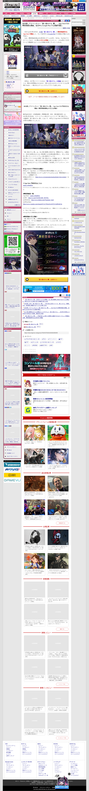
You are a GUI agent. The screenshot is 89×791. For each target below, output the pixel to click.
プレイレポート (42, 747)
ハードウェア (54, 13)
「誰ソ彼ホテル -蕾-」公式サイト (47, 91)
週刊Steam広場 (11, 157)
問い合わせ (28, 1)
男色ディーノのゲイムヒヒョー (14, 147)
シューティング (75, 770)
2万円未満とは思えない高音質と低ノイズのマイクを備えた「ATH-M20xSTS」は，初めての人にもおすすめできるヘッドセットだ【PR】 (34, 548)
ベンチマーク (58, 772)
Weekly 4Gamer (11, 132)
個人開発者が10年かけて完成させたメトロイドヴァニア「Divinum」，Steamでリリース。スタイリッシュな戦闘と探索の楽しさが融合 (79, 157)
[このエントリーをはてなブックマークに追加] (68, 21)
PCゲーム (9, 224)
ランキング (82, 0)
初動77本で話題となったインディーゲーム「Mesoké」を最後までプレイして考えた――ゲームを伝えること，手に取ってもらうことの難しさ (12, 382)
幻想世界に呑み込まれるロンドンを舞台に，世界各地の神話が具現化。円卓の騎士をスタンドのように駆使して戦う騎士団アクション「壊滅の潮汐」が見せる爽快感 (57, 678)
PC (10, 13)
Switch (28, 13)
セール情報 (29, 15)
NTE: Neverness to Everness (79, 233)
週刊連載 (8, 752)
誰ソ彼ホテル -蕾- (12, 66)
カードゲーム (74, 768)
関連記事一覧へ (67, 297)
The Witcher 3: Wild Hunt (79, 241)
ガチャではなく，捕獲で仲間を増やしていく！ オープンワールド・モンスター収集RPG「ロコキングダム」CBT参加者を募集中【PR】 (34, 572)
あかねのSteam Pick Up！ (13, 202)
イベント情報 (74, 765)
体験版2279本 (17, 10)
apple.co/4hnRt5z (28, 185)
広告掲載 (54, 787)
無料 (51, 345)
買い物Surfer (11, 187)
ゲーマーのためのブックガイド (14, 166)
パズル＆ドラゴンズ (78, 255)
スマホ (34, 13)
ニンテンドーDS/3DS (26, 761)
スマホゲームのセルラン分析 (14, 150)
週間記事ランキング (11, 209)
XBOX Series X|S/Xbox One (12, 226)
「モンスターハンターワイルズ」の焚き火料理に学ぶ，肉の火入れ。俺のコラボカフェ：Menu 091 (57, 600)
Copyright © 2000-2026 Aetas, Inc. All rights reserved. (44, 789)
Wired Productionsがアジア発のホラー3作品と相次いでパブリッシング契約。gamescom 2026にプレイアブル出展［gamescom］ (57, 518)
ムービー (52, 15)
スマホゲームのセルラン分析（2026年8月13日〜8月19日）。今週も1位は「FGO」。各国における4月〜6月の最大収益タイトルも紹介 (79, 178)
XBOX (15, 13)
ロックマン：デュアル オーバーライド (79, 246)
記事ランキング (10, 755)
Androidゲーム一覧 (69, 15)
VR (47, 13)
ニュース (9, 84)
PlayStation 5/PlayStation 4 (12, 228)
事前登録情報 (42, 767)
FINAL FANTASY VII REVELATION (79, 227)
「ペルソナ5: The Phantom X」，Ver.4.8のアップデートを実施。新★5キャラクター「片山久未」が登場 (57, 467)
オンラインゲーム (10, 745)
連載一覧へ (18, 204)
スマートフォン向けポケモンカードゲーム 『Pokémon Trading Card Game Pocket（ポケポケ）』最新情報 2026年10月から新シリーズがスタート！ (57, 444)
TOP (6, 13)
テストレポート (59, 765)
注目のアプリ (37, 15)
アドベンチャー (52, 339)
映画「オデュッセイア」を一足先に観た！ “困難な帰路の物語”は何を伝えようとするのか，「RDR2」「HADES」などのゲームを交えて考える (12, 306)
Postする (62, 20)
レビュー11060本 (9, 10)
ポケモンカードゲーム (79, 259)
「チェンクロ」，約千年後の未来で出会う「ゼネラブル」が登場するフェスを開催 (34, 466)
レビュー (8, 747)
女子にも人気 (35, 342)
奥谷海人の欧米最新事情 (13, 129)
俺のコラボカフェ (12, 172)
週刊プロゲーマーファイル (14, 138)
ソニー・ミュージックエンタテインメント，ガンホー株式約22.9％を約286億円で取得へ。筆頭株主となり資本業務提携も (79, 150)
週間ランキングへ (81, 210)
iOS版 (41, 32)
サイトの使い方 (20, 1)
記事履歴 (75, 0)
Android (59, 342)
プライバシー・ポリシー (45, 787)
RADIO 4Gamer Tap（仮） (13, 160)
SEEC (8, 71)
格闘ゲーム (73, 767)
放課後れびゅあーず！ (13, 199)
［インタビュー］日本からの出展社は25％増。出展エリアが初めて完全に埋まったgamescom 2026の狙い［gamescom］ (12, 403)
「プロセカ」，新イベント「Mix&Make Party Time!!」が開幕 (33, 442)
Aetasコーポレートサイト (12, 456)
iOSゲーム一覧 (59, 15)
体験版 (8, 85)
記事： (16, 106)
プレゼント (9, 213)
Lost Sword (76, 218)
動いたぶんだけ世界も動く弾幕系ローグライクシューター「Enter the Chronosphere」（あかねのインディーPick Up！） (57, 622)
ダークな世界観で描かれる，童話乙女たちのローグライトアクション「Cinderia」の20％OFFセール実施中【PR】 (57, 548)
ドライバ (9, 219)
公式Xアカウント (11, 1)
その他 (72, 773)
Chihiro (44, 345)
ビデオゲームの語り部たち (14, 181)
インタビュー (45, 15)
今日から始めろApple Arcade (14, 169)
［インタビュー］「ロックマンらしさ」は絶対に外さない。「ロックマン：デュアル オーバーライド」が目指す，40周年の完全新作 (12, 422)
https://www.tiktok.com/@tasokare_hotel (42, 200)
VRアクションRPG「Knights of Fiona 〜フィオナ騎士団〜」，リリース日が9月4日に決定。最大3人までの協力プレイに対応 (79, 206)
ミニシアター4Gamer (12, 184)
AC (60, 13)
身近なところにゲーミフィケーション (14, 193)
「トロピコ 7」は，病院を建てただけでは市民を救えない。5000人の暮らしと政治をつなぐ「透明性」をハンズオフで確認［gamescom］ (79, 185)
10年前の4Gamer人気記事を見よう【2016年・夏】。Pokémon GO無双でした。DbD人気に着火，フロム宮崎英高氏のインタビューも (12, 325)
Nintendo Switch (10, 231)
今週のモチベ (11, 135)
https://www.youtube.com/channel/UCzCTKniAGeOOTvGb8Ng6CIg (42, 204)
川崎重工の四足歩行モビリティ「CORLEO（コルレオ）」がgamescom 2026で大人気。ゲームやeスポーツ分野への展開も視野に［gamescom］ (79, 164)
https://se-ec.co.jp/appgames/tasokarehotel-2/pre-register (51, 177)
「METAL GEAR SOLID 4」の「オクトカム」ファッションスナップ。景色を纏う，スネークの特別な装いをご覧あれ (12, 288)
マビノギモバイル (78, 251)
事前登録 (23, 15)
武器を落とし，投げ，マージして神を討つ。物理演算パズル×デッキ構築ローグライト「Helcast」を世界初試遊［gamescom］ (34, 518)
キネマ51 (10, 196)
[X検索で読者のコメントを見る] (59, 21)
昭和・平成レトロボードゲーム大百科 (14, 175)
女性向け (41, 13)
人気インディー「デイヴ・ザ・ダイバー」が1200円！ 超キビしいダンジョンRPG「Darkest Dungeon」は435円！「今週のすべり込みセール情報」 (34, 623)
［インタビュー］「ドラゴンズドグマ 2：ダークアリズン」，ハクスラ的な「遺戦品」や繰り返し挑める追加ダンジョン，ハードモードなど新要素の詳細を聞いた (12, 440)
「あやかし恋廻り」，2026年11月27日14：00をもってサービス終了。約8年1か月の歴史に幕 (79, 171)
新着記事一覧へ (62, 523)
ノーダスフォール (78, 222)
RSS (4, 1)
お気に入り (68, 0)
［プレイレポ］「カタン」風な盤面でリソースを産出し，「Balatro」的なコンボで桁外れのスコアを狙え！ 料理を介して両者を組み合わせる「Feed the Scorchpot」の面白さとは (58, 654)
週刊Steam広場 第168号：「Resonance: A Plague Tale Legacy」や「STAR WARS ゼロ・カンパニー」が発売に (34, 494)
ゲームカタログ (75, 775)
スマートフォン (41, 761)
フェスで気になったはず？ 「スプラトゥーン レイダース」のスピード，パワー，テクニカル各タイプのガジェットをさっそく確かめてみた (12, 364)
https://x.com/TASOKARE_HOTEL (38, 198)
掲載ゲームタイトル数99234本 (12, 9)
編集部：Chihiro (66, 28)
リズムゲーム (74, 772)
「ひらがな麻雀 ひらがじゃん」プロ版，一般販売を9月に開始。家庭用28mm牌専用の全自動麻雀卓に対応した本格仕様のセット (79, 192)
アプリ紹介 (41, 770)
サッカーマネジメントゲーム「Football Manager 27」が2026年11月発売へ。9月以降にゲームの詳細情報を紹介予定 (79, 199)
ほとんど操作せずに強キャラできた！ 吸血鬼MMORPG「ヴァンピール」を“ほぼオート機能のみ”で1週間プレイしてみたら (12, 345)
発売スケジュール (26, 752)
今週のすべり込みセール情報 (14, 154)
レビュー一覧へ (62, 684)
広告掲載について (11, 453)
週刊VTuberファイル (12, 143)
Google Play (52, 34)
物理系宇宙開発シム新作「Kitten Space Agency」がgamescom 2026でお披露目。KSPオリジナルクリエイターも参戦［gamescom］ (57, 494)
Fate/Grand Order (77, 237)
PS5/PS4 (22, 13)
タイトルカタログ (26, 754)
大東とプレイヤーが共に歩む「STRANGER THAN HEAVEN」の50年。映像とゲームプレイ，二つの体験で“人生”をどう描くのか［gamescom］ (58, 732)
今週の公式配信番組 (12, 140)
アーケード (72, 761)
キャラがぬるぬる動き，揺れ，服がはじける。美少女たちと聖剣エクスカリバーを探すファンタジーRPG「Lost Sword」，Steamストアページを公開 (79, 143)
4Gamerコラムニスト (12, 178)
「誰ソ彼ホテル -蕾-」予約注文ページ (47, 75)
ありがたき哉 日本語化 (13, 190)
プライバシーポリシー (11, 446)
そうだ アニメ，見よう (13, 163)
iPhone (44, 339)
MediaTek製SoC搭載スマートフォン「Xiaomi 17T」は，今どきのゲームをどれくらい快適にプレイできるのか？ (34, 677)
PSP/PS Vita (73, 744)
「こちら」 (52, 782)
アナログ (66, 13)
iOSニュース (6, 15)
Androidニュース (15, 15)
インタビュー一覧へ (62, 737)
